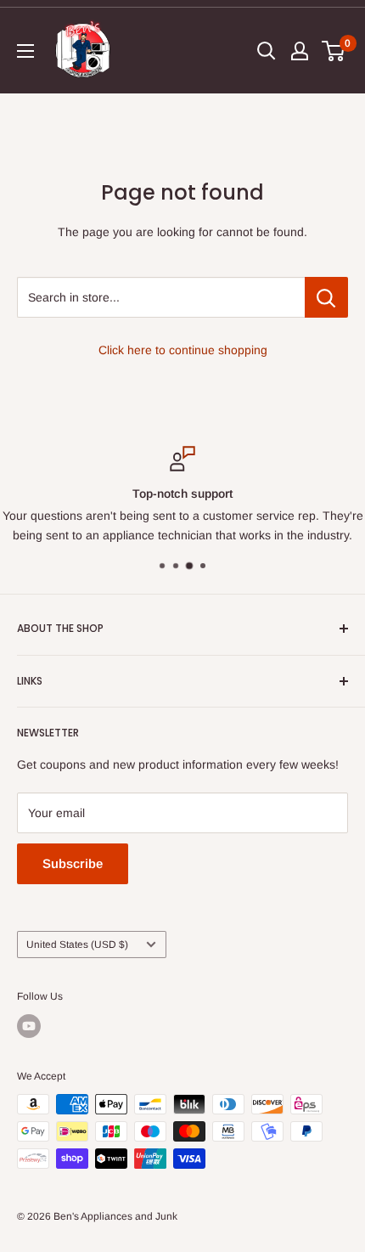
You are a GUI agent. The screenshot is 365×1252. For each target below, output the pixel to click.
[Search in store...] (326, 297)
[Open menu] (25, 51)
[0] (334, 51)
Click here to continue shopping (182, 350)
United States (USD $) (77, 944)
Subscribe (72, 863)
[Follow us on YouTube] (29, 1026)
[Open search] (266, 51)
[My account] (299, 51)
